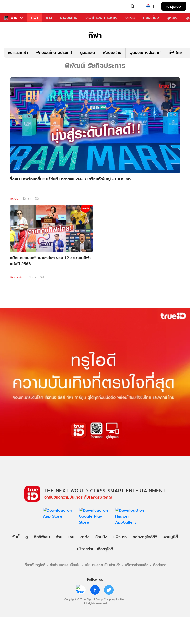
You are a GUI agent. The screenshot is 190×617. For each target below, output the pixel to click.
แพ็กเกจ (120, 537)
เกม (71, 537)
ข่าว (49, 17)
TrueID (14, 6)
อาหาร (130, 17)
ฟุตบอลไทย (112, 52)
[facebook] (95, 590)
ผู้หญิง (172, 17)
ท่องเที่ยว (151, 17)
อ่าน (14, 18)
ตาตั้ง (85, 537)
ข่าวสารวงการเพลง (101, 17)
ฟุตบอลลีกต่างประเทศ (54, 52)
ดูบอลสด (87, 52)
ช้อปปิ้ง (101, 537)
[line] (81, 590)
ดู (26, 537)
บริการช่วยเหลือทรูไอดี (95, 549)
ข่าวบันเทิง (68, 17)
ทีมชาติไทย (17, 277)
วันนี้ (16, 537)
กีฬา (34, 17)
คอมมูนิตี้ (170, 537)
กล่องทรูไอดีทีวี (145, 537)
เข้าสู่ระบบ (173, 6)
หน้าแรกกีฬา (18, 52)
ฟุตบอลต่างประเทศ (145, 52)
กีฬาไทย (175, 52)
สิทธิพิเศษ (42, 537)
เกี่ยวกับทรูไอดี (34, 565)
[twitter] (109, 590)
